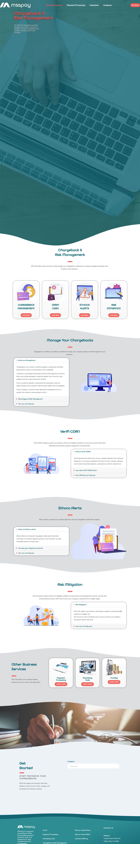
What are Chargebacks (26, 360)
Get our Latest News (82, 830)
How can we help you (26, 404)
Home (45, 830)
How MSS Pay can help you (86, 475)
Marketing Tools (49, 839)
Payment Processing (50, 834)
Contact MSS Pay (81, 839)
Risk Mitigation (81, 605)
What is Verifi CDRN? (83, 452)
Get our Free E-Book (82, 834)
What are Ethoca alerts (27, 529)
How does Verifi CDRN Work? (86, 470)
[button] (41, 360)
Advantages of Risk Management (30, 399)
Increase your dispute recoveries (30, 548)
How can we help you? (84, 626)
